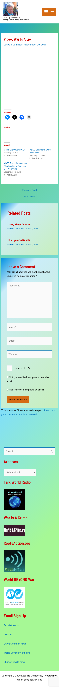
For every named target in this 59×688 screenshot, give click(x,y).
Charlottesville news (14, 662)
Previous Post (29, 190)
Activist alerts (11, 625)
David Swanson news (15, 643)
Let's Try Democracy (11, 17)
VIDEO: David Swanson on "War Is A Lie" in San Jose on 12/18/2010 (15, 166)
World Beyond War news (17, 652)
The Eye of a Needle (18, 240)
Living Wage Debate (18, 224)
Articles (8, 634)
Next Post (29, 196)
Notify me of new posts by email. (26, 389)
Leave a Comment (13, 44)
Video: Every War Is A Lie (14, 150)
